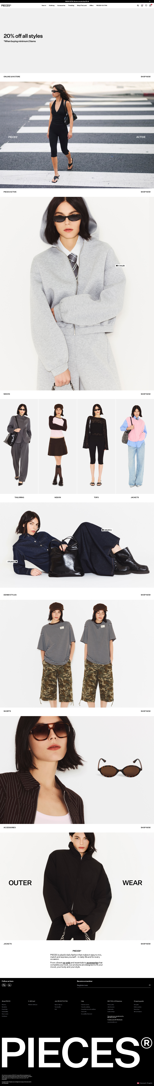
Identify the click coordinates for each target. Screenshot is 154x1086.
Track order (84, 1011)
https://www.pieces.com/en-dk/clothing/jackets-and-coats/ (133, 401)
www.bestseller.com (112, 1022)
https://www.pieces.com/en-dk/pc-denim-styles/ (16, 592)
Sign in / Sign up (58, 1004)
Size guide (136, 1004)
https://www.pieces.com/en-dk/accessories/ (15, 717)
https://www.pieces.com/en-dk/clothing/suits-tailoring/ (18, 400)
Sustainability (5, 1011)
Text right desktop (83, 503)
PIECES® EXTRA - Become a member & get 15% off (77, 1)
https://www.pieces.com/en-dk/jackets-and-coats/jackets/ (19, 833)
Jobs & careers (110, 1007)
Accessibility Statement (86, 1014)
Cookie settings (111, 1011)
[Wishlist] (146, 5)
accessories (92, 962)
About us (4, 1004)
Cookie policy (110, 1009)
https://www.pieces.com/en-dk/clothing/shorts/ (16, 601)
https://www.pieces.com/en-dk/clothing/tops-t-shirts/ (95, 400)
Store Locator (5, 1014)
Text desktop (4, 503)
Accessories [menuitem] (61, 5)
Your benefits (58, 1007)
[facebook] (4, 985)
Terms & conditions (85, 1007)
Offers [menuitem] (91, 5)
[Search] (138, 5)
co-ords (66, 962)
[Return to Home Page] (6, 5)
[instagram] (9, 985)
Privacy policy (110, 1004)
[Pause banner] (149, 1)
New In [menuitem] (44, 5)
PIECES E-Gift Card (32, 1004)
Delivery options (137, 1007)
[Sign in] (142, 5)
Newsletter (4, 1007)
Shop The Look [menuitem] (82, 5)
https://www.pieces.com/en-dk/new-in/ (13, 9)
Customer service (85, 1004)
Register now (82, 985)
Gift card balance (138, 1011)
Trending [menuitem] (71, 5)
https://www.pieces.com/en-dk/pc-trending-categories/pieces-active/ (23, 82)
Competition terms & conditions (88, 1009)
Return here (136, 1009)
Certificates (4, 1016)
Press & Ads (4, 1009)
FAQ (56, 1009)
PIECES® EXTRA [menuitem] (101, 5)
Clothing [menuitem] (51, 5)
